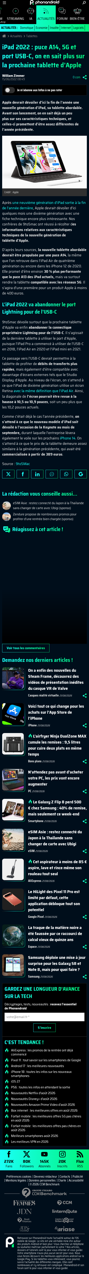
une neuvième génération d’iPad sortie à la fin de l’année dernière (44, 205)
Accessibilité (76, 1180)
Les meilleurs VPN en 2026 (29, 1142)
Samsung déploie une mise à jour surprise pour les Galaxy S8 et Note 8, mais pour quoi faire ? (57, 963)
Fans (9, 1163)
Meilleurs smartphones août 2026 (34, 1136)
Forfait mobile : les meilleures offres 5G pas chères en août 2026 (46, 1118)
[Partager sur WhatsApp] (66, 474)
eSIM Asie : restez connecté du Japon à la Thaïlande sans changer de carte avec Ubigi (55, 837)
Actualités (46, 18)
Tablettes (31, 36)
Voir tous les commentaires (26, 648)
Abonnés (44, 1163)
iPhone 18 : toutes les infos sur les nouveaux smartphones (41, 1074)
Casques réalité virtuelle (43, 695)
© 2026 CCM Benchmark (45, 1184)
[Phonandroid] (9, 1242)
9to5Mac (23, 464)
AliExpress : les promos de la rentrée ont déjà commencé (42, 1052)
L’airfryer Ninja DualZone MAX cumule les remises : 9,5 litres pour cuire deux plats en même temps (57, 745)
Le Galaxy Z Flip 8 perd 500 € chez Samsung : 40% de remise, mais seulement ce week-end (57, 807)
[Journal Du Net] (24, 1211)
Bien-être (77, 18)
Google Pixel (36, 916)
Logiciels (78, 27)
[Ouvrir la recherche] (84, 2)
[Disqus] (44, 590)
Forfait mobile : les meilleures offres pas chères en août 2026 (46, 1128)
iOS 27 (15, 1081)
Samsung (34, 976)
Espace (32, 946)
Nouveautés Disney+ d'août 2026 (34, 1099)
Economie (42, 27)
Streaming (15, 18)
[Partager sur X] (8, 474)
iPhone (32, 725)
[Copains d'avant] (64, 1220)
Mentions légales (16, 1180)
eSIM (31, 851)
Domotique (26, 27)
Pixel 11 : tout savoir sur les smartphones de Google (46, 1060)
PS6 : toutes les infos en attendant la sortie (40, 1087)
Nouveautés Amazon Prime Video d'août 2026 (43, 1105)
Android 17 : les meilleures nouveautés (37, 1066)
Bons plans (34, 761)
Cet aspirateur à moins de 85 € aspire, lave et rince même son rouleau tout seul (57, 867)
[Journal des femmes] (24, 1203)
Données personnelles (42, 1180)
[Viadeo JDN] (24, 1229)
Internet (66, 27)
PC (29, 791)
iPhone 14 (67, 438)
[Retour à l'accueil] (44, 2)
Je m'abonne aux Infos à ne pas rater (39, 90)
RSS (80, 1163)
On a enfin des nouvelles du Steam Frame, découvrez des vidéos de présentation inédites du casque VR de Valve (56, 679)
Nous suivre (81, 474)
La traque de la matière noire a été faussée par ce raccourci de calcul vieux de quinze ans (55, 933)
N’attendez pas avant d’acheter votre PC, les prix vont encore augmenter (55, 778)
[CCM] (64, 1203)
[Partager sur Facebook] (23, 474)
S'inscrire (44, 1027)
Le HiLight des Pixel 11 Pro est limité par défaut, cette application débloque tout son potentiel (54, 900)
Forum (62, 18)
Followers (27, 1163)
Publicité (78, 1176)
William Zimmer (13, 75)
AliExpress (34, 880)
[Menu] (4, 2)
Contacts (65, 1176)
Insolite (54, 27)
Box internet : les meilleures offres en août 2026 (44, 1110)
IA (30, 18)
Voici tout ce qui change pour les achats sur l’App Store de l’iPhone (56, 712)
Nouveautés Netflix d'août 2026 (33, 1093)
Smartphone (35, 821)
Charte (62, 1180)
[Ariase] (64, 1228)
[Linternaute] (64, 1211)
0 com (76, 77)
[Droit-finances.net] (24, 1220)
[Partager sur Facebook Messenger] (52, 474)
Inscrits (62, 1163)
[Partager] (85, 77)
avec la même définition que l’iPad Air (43, 391)
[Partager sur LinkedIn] (37, 474)
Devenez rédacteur (45, 1176)
